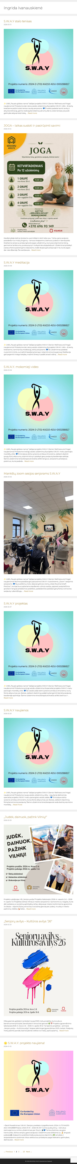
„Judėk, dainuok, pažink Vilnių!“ (25, 817)
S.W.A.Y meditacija (17, 262)
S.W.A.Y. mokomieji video (21, 367)
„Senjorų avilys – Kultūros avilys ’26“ (28, 921)
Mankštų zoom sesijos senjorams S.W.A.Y (32, 473)
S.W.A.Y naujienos (16, 710)
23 (24, 1152)
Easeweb (49, 1161)
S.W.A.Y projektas (16, 603)
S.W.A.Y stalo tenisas (18, 21)
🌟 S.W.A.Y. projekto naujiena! (24, 1043)
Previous (8, 1152)
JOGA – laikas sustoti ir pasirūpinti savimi (32, 125)
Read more (32, 113)
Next (29, 1152)
